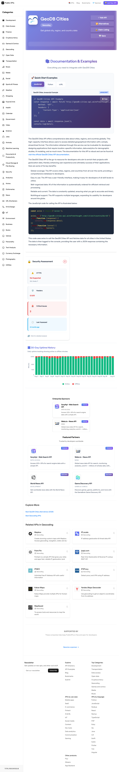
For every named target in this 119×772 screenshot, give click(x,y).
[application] (71, 367)
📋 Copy (104, 99)
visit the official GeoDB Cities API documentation (48, 154)
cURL (61, 84)
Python (50, 84)
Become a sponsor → (71, 647)
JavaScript (38, 84)
